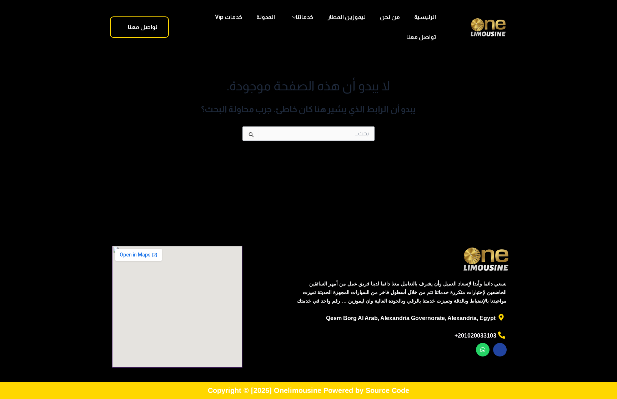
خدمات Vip (228, 17)
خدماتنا (304, 17)
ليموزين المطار (346, 17)
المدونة (265, 17)
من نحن (390, 17)
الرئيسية (425, 17)
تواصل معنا (421, 37)
